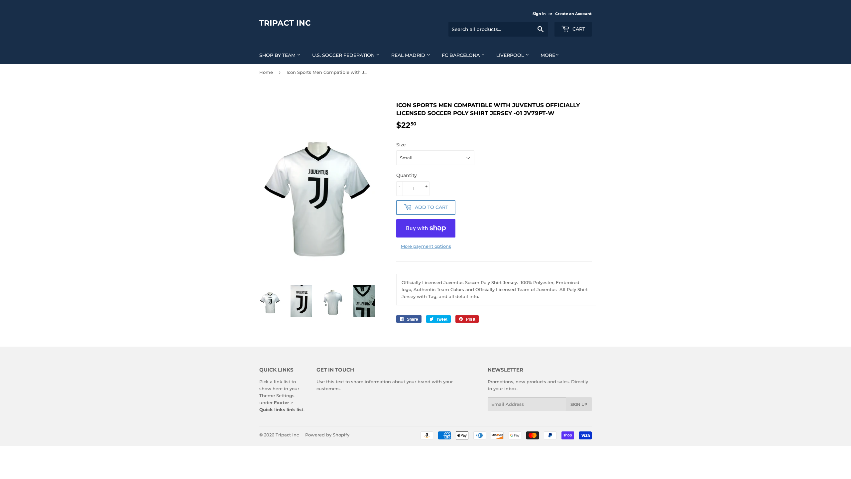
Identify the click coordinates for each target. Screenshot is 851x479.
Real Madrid (408, 55)
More (548, 55)
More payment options (426, 246)
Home (266, 72)
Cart (578, 29)
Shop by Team (278, 55)
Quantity (406, 175)
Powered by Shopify (327, 434)
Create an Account (573, 13)
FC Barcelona (461, 55)
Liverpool (510, 55)
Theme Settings (277, 395)
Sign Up (578, 404)
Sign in (539, 13)
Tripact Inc (285, 23)
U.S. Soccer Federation (344, 55)
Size (401, 145)
